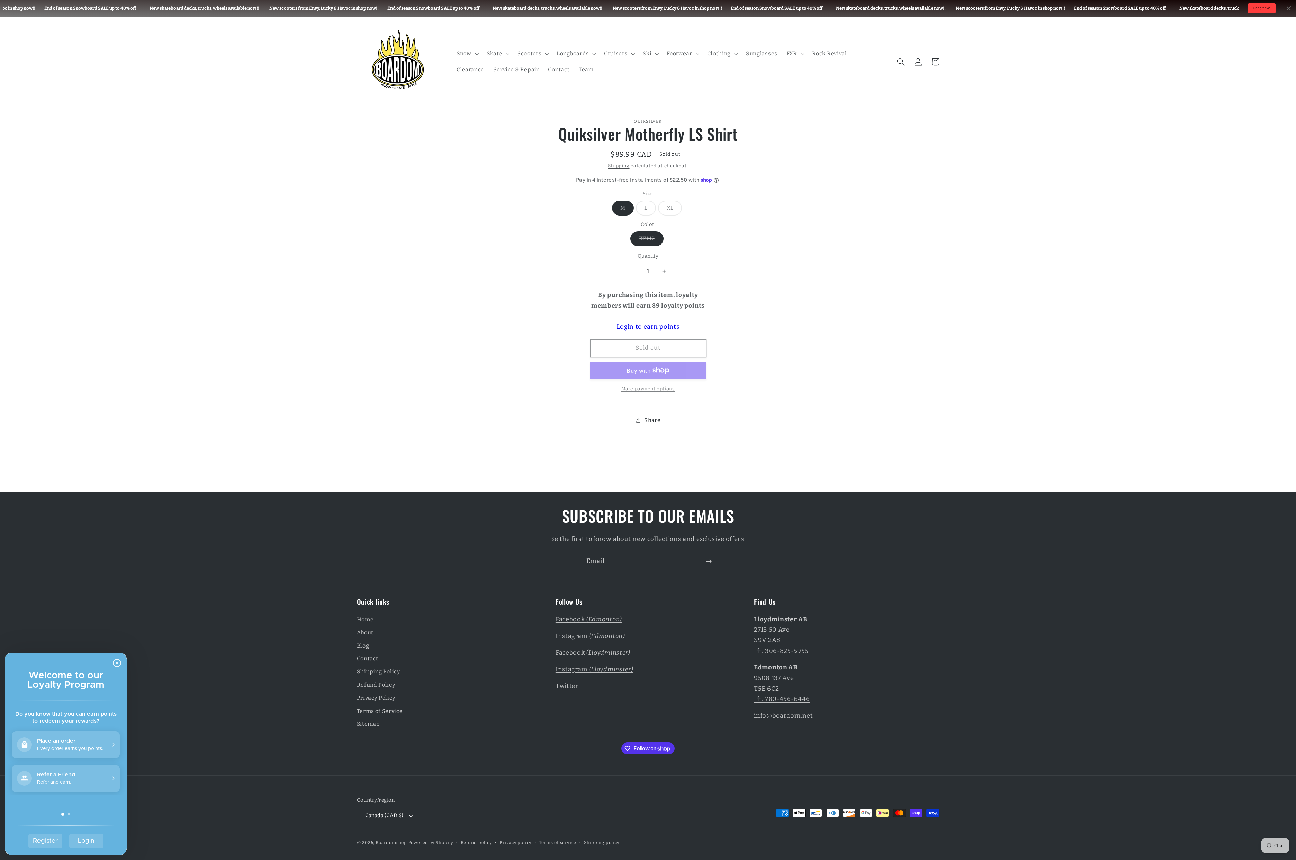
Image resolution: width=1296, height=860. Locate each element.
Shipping (618, 166)
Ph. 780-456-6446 (782, 699)
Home (365, 619)
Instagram (590, 636)
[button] (467, 54)
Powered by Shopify (431, 842)
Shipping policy (602, 842)
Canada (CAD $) (384, 815)
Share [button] (652, 420)
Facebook (589, 619)
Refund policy (476, 842)
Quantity (648, 256)
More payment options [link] (648, 389)
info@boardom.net (783, 715)
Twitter (567, 686)
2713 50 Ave (772, 629)
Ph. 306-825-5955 (781, 651)
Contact (367, 658)
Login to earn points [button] (648, 327)
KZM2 (651, 240)
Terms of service (557, 842)
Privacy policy (516, 842)
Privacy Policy (376, 698)
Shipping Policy (378, 671)
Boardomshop (391, 842)
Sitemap (368, 724)
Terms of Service (380, 711)
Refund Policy (376, 685)
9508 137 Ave (774, 678)
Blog (363, 645)
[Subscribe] (709, 561)
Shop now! (1261, 8)
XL (674, 209)
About (365, 632)
